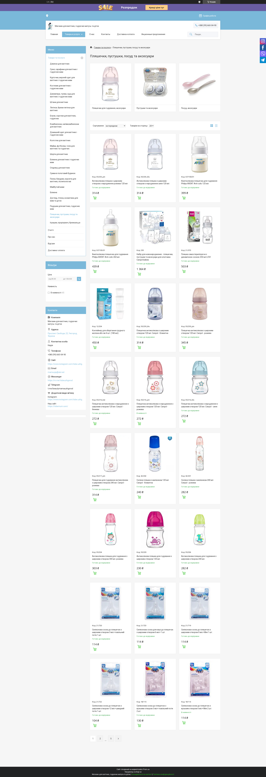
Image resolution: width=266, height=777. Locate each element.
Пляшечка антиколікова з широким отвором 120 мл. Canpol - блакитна (153, 331)
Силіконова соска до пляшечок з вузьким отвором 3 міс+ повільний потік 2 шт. (155, 708)
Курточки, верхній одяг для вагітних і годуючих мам (62, 78)
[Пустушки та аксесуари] (155, 84)
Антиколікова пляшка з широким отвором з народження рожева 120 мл (110, 182)
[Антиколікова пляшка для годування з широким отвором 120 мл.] (155, 529)
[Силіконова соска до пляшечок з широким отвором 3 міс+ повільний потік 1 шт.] (110, 603)
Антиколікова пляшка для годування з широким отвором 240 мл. (198, 557)
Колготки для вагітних (60, 140)
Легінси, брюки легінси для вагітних (62, 108)
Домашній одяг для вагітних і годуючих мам (63, 133)
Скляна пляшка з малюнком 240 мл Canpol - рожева (197, 481)
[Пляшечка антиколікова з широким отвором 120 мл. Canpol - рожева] (199, 303)
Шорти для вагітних (59, 154)
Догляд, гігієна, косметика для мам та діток (64, 199)
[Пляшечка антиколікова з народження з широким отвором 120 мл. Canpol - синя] (199, 377)
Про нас (51, 237)
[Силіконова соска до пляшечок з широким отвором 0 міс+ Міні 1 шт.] (199, 603)
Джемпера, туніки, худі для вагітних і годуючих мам (62, 95)
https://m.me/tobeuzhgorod (60, 380)
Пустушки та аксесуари (147, 108)
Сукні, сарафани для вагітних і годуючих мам (63, 70)
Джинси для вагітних (59, 64)
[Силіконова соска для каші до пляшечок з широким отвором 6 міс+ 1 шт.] (155, 603)
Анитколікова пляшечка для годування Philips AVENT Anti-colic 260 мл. (110, 255)
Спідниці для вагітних (60, 168)
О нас (91, 34)
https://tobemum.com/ (58, 406)
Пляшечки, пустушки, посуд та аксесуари (63, 215)
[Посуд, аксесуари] (199, 84)
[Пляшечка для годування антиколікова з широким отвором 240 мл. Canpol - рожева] (110, 453)
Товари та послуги (102, 47)
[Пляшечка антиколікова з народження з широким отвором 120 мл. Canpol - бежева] (110, 377)
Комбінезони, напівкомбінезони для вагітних (64, 125)
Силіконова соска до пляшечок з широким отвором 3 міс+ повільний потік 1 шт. (108, 632)
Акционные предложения (153, 34)
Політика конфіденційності (163, 774)
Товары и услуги (72, 34)
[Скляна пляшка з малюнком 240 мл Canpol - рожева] (199, 453)
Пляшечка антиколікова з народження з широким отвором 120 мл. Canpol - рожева (155, 406)
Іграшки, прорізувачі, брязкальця (65, 223)
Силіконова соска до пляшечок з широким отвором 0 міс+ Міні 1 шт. (197, 631)
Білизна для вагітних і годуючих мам (64, 160)
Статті (51, 230)
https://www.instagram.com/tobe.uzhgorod (66, 364)
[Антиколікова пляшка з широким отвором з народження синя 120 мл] (155, 154)
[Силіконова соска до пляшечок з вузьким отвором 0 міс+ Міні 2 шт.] (199, 679)
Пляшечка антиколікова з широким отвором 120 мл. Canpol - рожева (197, 331)
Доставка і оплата (56, 250)
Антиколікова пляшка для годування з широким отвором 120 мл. (154, 557)
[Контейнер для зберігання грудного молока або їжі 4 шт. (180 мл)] (110, 303)
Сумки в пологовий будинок (62, 173)
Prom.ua (146, 769)
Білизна (53, 192)
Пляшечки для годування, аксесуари (109, 108)
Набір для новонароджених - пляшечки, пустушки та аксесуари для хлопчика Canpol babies (155, 257)
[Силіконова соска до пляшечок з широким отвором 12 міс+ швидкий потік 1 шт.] (110, 679)
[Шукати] (191, 34)
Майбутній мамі (57, 187)
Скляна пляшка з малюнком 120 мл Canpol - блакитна (153, 481)
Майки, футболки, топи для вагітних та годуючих (62, 147)
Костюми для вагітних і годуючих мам (60, 87)
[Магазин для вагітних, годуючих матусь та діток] (50, 26)
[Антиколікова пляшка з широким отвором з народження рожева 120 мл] (110, 154)
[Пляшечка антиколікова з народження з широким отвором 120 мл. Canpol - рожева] (155, 377)
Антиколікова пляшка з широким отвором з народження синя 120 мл (153, 182)
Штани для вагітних (59, 102)
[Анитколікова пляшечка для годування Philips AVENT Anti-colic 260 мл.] (110, 227)
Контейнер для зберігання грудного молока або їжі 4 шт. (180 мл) (108, 331)
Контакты (105, 34)
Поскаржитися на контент (141, 774)
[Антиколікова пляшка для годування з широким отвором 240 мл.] (199, 529)
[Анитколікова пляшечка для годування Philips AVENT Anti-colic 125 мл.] (199, 154)
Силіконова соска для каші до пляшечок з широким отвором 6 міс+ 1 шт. (155, 631)
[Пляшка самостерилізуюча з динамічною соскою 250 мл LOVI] (199, 227)
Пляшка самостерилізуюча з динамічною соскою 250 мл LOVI (196, 255)
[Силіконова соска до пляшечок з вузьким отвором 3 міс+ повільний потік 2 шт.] (155, 679)
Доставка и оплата (126, 34)
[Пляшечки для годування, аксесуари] (110, 84)
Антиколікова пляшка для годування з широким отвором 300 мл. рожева (109, 557)
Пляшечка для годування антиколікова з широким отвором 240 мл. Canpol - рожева (110, 483)
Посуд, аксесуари (189, 108)
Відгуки (51, 243)
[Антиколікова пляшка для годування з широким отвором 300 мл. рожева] (110, 529)
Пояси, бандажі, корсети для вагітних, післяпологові (63, 180)
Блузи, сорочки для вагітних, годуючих (63, 117)
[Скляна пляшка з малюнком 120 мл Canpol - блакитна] (155, 453)
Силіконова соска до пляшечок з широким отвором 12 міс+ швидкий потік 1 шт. (108, 708)
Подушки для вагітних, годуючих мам (65, 207)
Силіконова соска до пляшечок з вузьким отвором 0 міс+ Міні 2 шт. (196, 707)
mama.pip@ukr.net (56, 372)
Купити (94, 197)
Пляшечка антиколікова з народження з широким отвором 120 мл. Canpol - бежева (110, 406)
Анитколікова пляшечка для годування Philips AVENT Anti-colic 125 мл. (199, 182)
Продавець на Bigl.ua (133, 772)
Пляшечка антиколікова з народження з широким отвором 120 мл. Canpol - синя (199, 405)
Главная (54, 34)
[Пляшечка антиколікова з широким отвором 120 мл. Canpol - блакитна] (155, 303)
